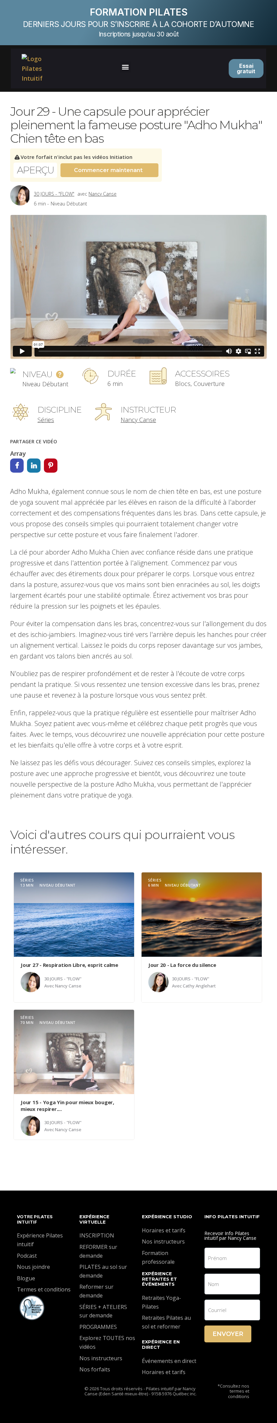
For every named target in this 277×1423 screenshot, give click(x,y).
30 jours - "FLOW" (54, 194)
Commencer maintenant (108, 170)
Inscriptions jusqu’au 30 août (138, 34)
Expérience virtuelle (94, 1219)
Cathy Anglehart (199, 986)
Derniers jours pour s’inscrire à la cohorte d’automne (138, 24)
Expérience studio (167, 1216)
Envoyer (227, 1334)
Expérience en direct (161, 1344)
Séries (45, 420)
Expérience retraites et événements (159, 1279)
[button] (125, 67)
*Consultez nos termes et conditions (233, 1391)
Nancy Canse (103, 194)
